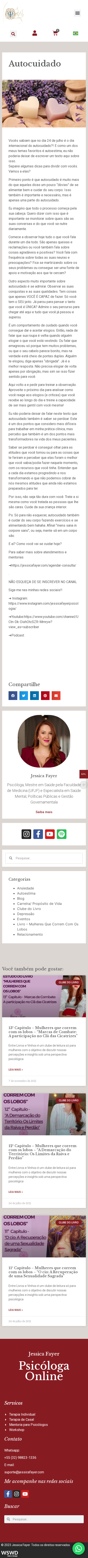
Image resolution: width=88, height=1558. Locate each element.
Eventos (23, 919)
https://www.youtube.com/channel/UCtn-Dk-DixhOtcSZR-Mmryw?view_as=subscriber (43, 622)
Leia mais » (16, 1069)
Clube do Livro (29, 909)
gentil (31, 405)
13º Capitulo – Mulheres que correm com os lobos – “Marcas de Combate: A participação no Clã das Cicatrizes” (43, 1032)
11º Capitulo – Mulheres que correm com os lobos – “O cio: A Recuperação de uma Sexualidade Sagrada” (43, 1272)
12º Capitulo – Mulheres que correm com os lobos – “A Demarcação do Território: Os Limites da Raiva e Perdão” (42, 1152)
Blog (20, 898)
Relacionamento (30, 934)
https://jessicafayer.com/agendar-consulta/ (43, 565)
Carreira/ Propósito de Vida (39, 903)
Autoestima (26, 893)
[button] (77, 13)
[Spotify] (61, 834)
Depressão (25, 914)
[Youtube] (50, 834)
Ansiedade (25, 888)
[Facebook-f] (38, 834)
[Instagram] (26, 834)
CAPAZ (44, 297)
